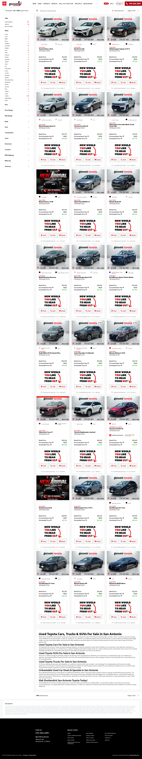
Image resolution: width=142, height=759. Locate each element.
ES (113, 3)
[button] (67, 28)
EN (107, 3)
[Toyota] (4, 4)
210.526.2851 (134, 4)
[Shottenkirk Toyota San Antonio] (15, 3)
